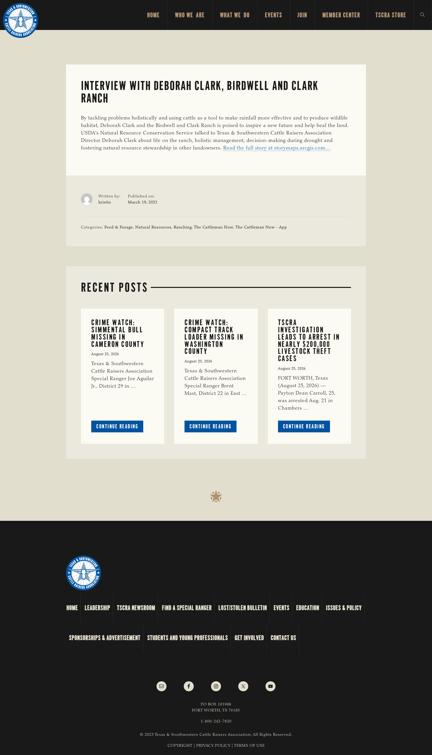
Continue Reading (119, 427)
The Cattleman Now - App (261, 227)
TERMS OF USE (249, 746)
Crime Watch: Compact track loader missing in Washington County (214, 337)
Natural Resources (153, 227)
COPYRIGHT (180, 746)
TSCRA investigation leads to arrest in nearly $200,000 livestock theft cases (309, 340)
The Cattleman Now (213, 227)
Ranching (183, 227)
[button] (423, 15)
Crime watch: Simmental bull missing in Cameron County (117, 333)
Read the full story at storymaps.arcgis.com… (276, 148)
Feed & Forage (118, 227)
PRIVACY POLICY (213, 746)
